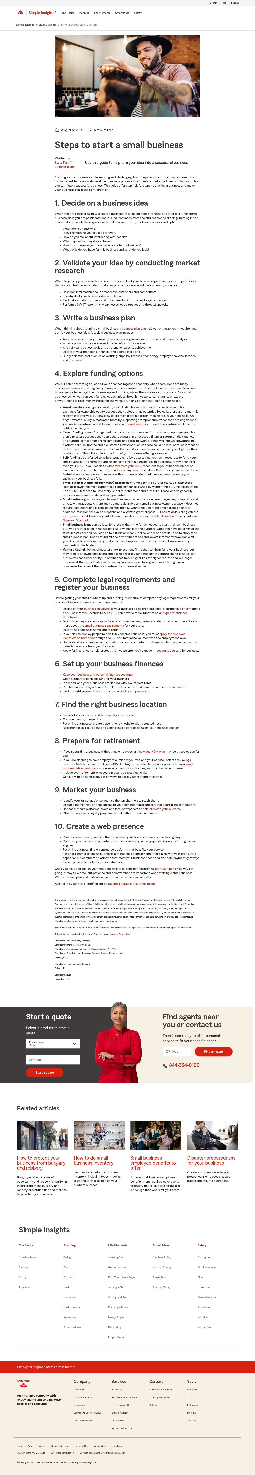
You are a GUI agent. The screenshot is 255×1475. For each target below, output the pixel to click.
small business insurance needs (134, 883)
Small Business (72, 1327)
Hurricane (204, 1287)
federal (158, 516)
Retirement (70, 1317)
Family (22, 1277)
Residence (25, 1287)
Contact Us (79, 1389)
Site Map (117, 1446)
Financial (68, 1277)
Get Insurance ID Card (123, 1428)
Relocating (114, 1327)
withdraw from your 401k (124, 466)
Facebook (192, 1389)
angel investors (138, 424)
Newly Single (116, 1317)
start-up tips (163, 868)
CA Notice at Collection (62, 1453)
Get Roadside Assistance (124, 1397)
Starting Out (115, 1257)
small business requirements (104, 625)
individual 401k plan (151, 751)
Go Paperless (118, 1420)
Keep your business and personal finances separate (98, 674)
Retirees (153, 1405)
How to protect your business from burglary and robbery (41, 1163)
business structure (97, 608)
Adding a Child (117, 1287)
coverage (163, 650)
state (167, 516)
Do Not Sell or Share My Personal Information (102, 1453)
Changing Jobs (117, 1297)
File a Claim (117, 1389)
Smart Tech (160, 1277)
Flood (201, 1277)
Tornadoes (204, 1307)
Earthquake (204, 1257)
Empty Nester (116, 1337)
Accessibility (100, 1446)
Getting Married (117, 1267)
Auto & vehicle (27, 1257)
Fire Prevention (207, 1267)
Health (67, 1287)
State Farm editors (121, 934)
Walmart (82, 520)
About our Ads (24, 1446)
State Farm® (64, 164)
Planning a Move (118, 1307)
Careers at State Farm (160, 1389)
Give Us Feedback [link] (83, 1420)
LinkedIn (191, 1413)
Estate (67, 1267)
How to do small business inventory (94, 1161)
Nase (66, 520)
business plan (131, 328)
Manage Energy (162, 1267)
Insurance (69, 1297)
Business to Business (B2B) (87, 1413)
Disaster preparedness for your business (211, 1161)
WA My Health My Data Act (31, 1453)
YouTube (191, 1420)
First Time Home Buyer (122, 1277)
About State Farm (83, 1397)
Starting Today (161, 1287)
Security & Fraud (60, 1446)
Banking (23, 1267)
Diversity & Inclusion (159, 1397)
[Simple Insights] (42, 14)
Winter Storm (206, 1327)
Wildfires (203, 1317)
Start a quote (45, 1072)
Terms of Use (81, 1446)
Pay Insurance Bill (120, 1405)
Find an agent (213, 1051)
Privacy (41, 1446)
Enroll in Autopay (120, 1413)
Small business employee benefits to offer (153, 1163)
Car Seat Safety (162, 1257)
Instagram (192, 1405)
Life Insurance (71, 1307)
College (67, 1257)
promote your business (165, 809)
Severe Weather (207, 1297)
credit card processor (134, 691)
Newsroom (79, 1405)
